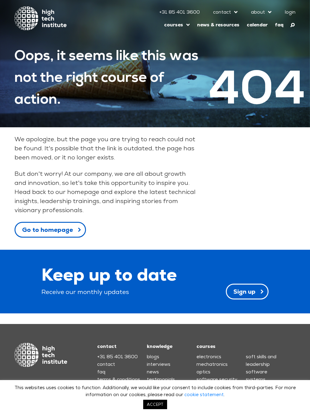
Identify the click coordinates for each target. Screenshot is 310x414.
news (153, 372)
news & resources (218, 25)
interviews (158, 364)
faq (279, 25)
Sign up (244, 291)
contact (222, 12)
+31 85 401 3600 (179, 12)
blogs (153, 356)
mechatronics (212, 364)
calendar (257, 25)
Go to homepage (47, 230)
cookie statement (204, 394)
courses (173, 25)
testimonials (161, 379)
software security (216, 379)
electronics (208, 356)
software (256, 372)
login (290, 12)
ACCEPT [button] (155, 404)
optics (203, 372)
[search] (292, 24)
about (258, 12)
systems (255, 379)
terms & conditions (118, 379)
